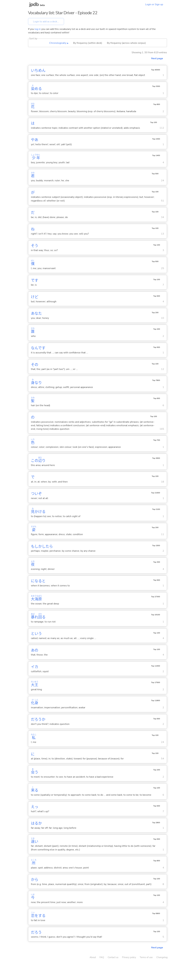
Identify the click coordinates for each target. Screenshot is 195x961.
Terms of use (146, 957)
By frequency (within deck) (87, 43)
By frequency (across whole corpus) (126, 43)
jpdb (34, 4)
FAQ (101, 957)
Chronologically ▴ (58, 43)
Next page (157, 58)
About (93, 957)
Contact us (113, 957)
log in (38, 29)
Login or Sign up (154, 4)
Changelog (162, 957)
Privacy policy (129, 957)
